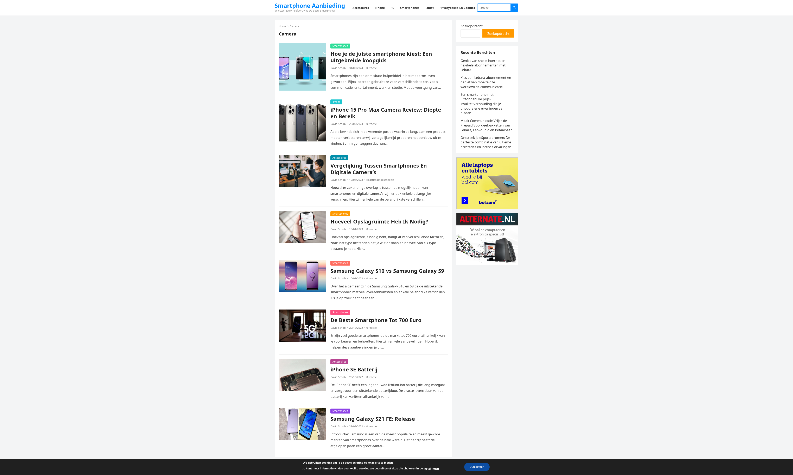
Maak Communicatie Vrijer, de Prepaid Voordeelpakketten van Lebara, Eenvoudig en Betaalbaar (486, 125)
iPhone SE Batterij (354, 369)
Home (282, 26)
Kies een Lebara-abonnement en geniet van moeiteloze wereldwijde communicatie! (486, 82)
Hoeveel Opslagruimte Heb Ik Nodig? (379, 221)
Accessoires (339, 158)
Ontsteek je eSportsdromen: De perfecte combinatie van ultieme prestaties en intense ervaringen (486, 142)
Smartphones (340, 46)
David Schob (338, 68)
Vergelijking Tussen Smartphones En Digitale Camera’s (378, 169)
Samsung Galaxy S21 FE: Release (372, 418)
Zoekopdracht (472, 26)
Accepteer (476, 467)
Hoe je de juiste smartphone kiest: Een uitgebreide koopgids (381, 57)
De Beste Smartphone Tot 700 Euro (375, 320)
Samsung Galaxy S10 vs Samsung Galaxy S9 (387, 270)
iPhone (336, 102)
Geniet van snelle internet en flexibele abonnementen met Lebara (483, 65)
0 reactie (371, 68)
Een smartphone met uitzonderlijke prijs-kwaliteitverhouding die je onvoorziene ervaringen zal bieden (482, 103)
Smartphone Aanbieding (310, 5)
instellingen (431, 469)
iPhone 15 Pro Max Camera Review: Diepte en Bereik (385, 113)
